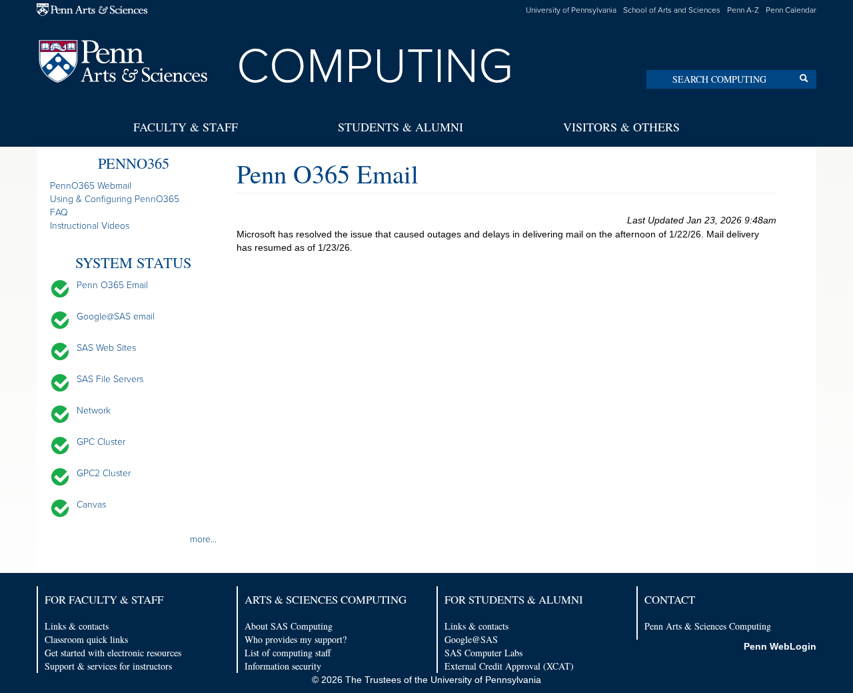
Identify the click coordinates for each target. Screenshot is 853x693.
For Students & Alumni (513, 599)
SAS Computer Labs (483, 652)
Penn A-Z (743, 10)
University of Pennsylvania (571, 10)
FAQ (59, 212)
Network (94, 410)
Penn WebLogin (780, 646)
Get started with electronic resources (113, 652)
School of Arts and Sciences (671, 10)
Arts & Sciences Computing (326, 599)
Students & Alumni (400, 127)
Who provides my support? (296, 639)
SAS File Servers (110, 379)
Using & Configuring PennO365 (114, 199)
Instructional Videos (89, 225)
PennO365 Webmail (90, 185)
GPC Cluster (101, 442)
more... (203, 539)
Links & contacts (77, 626)
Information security (283, 666)
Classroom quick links (86, 639)
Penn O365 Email (112, 285)
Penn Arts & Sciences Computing (707, 626)
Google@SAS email (116, 316)
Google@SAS (471, 639)
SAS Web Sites (106, 348)
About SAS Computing (289, 626)
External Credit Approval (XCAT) (509, 666)
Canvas (91, 504)
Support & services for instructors (108, 666)
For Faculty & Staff (104, 599)
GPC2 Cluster (104, 473)
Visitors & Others (621, 127)
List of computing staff (288, 652)
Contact (669, 599)
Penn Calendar (791, 10)
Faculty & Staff (185, 127)
